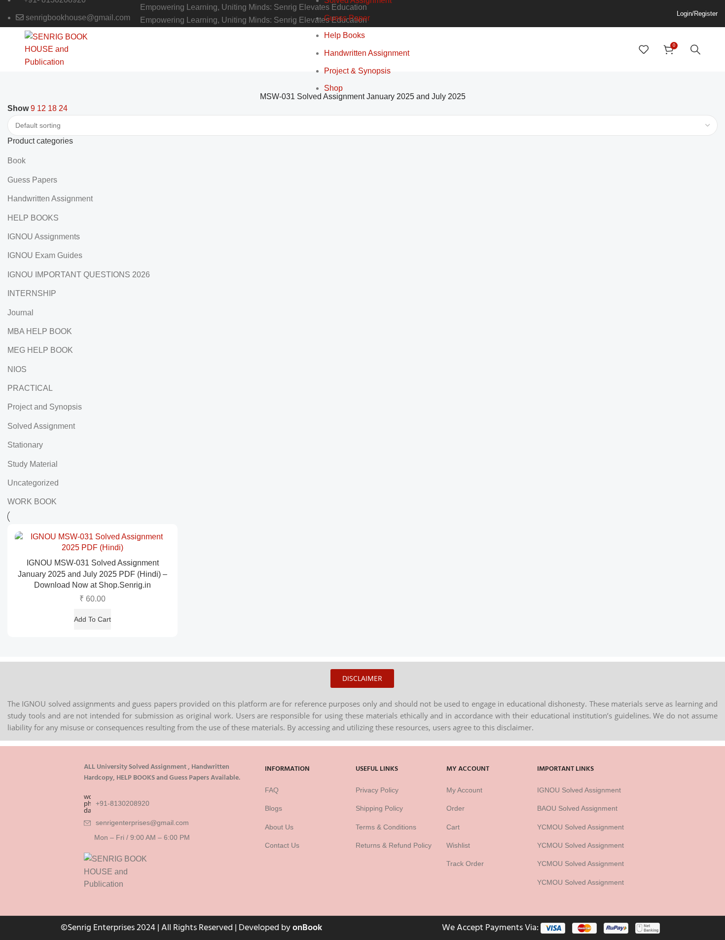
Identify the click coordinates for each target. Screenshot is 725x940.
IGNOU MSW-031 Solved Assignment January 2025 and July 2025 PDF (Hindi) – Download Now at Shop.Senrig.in (92, 574)
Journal (20, 312)
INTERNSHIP (31, 293)
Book (16, 160)
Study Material (32, 464)
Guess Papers (32, 180)
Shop (333, 88)
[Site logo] (60, 48)
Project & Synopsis (357, 71)
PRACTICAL (30, 388)
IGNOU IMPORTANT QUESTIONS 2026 (78, 274)
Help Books (344, 35)
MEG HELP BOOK (40, 350)
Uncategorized (33, 483)
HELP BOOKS (33, 218)
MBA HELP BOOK (39, 331)
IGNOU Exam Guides (44, 255)
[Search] (695, 49)
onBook (307, 927)
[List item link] (169, 803)
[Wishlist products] (643, 49)
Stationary (25, 445)
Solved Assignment (41, 426)
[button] (92, 619)
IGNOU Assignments (43, 236)
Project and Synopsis (44, 407)
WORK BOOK (32, 501)
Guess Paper (347, 18)
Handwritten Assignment (366, 53)
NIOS (17, 369)
